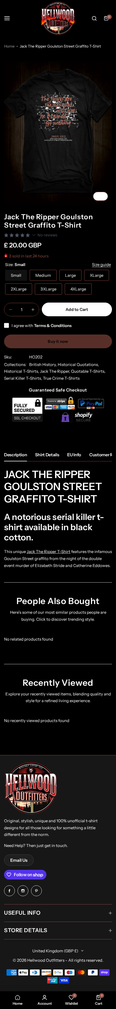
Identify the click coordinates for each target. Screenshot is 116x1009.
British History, (43, 364)
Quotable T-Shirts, (88, 371)
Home (9, 46)
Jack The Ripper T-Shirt (48, 551)
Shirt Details (47, 454)
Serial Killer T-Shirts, (23, 378)
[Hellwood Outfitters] (58, 18)
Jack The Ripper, (55, 371)
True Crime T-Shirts (61, 378)
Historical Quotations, (78, 364)
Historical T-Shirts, (22, 371)
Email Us (19, 860)
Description (15, 454)
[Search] (94, 18)
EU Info (74, 454)
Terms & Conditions (52, 325)
